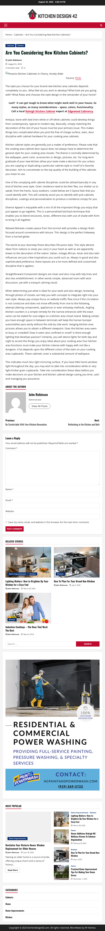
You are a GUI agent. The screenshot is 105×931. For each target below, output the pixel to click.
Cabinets (10, 45)
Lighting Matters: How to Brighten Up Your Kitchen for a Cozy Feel (26, 582)
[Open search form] (101, 25)
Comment (11, 448)
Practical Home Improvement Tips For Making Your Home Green (61, 872)
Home (73, 830)
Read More (14, 871)
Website (9, 511)
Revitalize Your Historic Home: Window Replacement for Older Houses (25, 846)
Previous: (26, 422)
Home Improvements (17, 574)
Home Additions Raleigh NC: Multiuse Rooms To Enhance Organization (61, 836)
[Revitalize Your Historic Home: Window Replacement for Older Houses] (28, 827)
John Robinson (15, 60)
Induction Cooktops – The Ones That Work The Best (26, 628)
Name (9, 489)
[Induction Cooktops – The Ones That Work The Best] (28, 608)
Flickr (78, 78)
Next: (84, 422)
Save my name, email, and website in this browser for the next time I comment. (48, 522)
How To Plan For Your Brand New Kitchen (74, 581)
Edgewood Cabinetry (80, 111)
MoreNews (75, 927)
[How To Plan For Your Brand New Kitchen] (77, 562)
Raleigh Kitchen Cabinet (40, 111)
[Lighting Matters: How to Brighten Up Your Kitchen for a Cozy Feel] (28, 562)
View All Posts (40, 406)
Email (9, 500)
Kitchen (21, 45)
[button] (6, 25)
